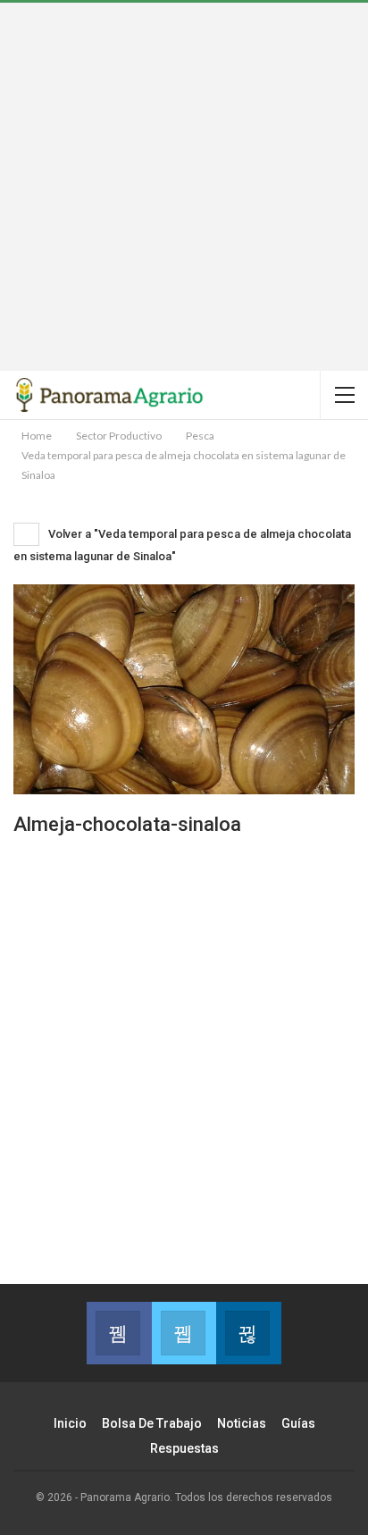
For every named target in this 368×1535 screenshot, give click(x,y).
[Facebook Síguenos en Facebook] (119, 1333)
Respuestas (184, 1448)
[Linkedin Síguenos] (248, 1333)
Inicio (70, 1423)
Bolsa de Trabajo (152, 1423)
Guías (298, 1423)
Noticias (241, 1423)
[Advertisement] (184, 187)
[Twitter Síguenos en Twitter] (184, 1333)
